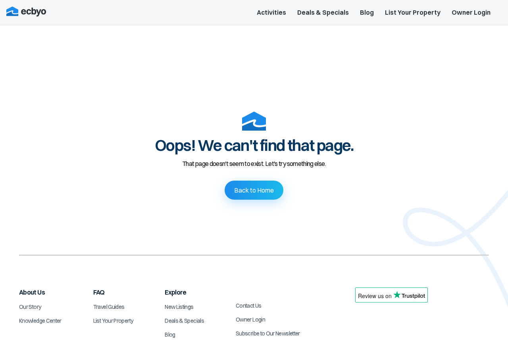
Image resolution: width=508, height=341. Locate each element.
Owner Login (471, 12)
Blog (367, 12)
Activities (271, 12)
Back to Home (254, 190)
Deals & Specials (323, 12)
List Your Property (413, 12)
